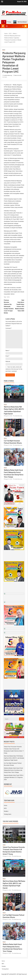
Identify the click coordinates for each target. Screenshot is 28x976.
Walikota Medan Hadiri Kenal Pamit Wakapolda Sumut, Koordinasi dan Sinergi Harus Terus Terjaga (13, 770)
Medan (3, 49)
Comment (9, 328)
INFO (5, 808)
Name (8, 350)
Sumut (4, 844)
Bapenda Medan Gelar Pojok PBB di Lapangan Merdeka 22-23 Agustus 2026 (13, 777)
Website (8, 361)
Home (5, 805)
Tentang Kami (7, 814)
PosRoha (10, 974)
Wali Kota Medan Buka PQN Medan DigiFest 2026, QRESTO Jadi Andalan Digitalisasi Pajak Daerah (14, 758)
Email (7, 356)
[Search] (23, 26)
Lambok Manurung (8, 75)
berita (8, 297)
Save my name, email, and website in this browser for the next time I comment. (14, 369)
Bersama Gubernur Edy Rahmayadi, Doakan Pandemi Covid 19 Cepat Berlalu (9, 306)
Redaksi (6, 811)
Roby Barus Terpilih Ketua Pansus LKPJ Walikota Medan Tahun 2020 (19, 305)
